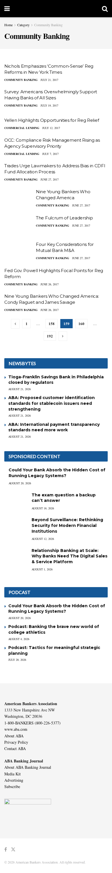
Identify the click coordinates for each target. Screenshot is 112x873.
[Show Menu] (7, 8)
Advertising (13, 780)
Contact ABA (15, 748)
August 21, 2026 (19, 389)
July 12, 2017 (51, 128)
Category (23, 24)
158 (52, 323)
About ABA (14, 736)
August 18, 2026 (43, 508)
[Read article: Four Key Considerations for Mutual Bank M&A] (18, 251)
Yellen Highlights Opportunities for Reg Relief (51, 120)
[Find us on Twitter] (13, 849)
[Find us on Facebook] (5, 849)
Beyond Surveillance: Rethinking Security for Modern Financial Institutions (67, 525)
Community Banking (48, 24)
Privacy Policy (16, 742)
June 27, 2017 (49, 179)
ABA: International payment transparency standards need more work (54, 427)
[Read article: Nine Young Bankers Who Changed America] (18, 199)
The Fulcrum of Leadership (64, 218)
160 (81, 323)
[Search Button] (105, 8)
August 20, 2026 (20, 483)
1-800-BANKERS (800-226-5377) (32, 723)
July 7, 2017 (50, 154)
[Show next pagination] (63, 336)
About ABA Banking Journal (27, 767)
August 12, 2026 (43, 539)
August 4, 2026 (18, 639)
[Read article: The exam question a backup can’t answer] (15, 500)
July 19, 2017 (49, 105)
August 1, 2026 (42, 569)
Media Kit (12, 774)
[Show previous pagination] (15, 324)
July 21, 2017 (49, 80)
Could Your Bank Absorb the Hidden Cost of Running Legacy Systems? (57, 472)
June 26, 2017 (49, 284)
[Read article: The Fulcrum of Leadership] (18, 225)
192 (50, 336)
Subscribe (12, 786)
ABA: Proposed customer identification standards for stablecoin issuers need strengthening (51, 403)
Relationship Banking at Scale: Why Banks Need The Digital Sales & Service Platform (69, 556)
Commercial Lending (21, 128)
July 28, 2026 (17, 660)
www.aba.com (15, 729)
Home (8, 24)
